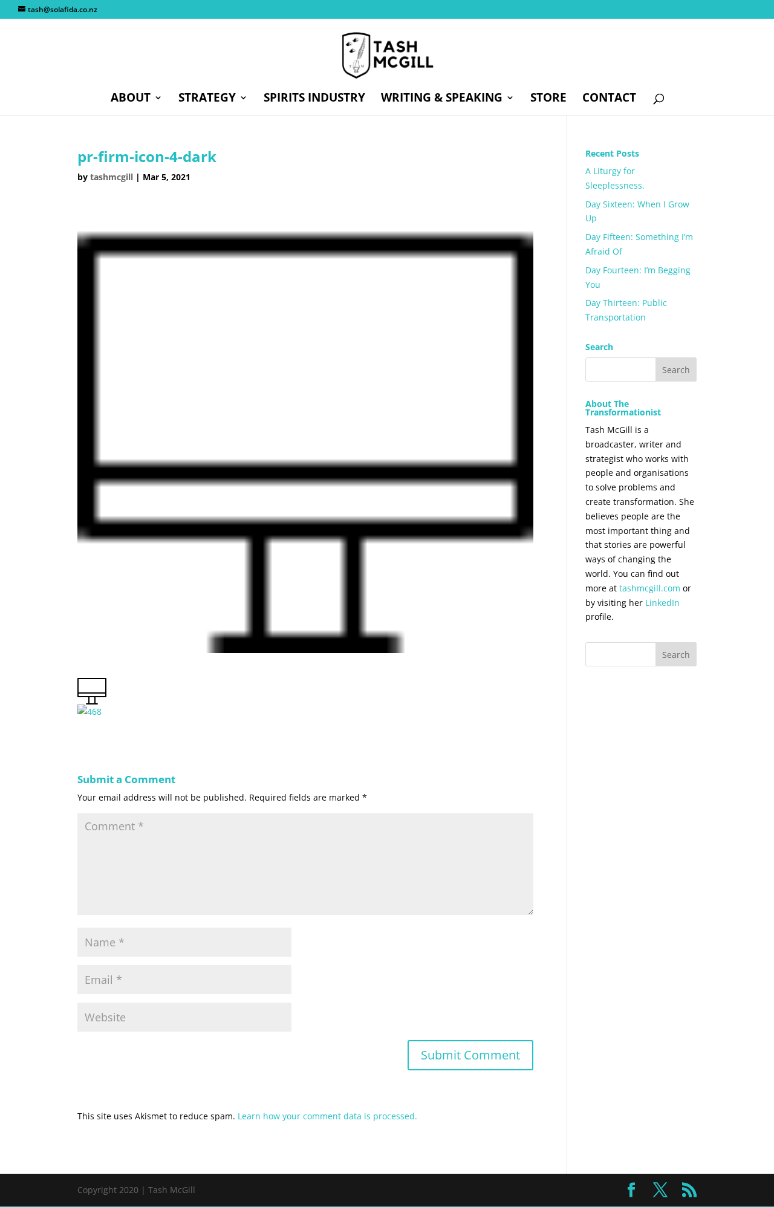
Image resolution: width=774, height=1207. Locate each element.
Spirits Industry (314, 99)
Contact (609, 99)
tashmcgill (111, 177)
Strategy (207, 99)
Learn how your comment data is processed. (327, 1116)
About (131, 99)
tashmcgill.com (649, 588)
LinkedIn (662, 602)
